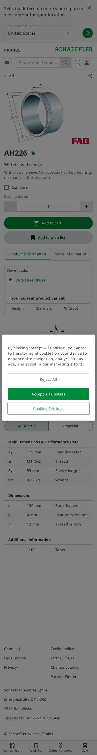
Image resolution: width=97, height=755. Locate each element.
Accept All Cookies (48, 393)
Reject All (48, 379)
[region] (48, 377)
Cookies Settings (48, 408)
